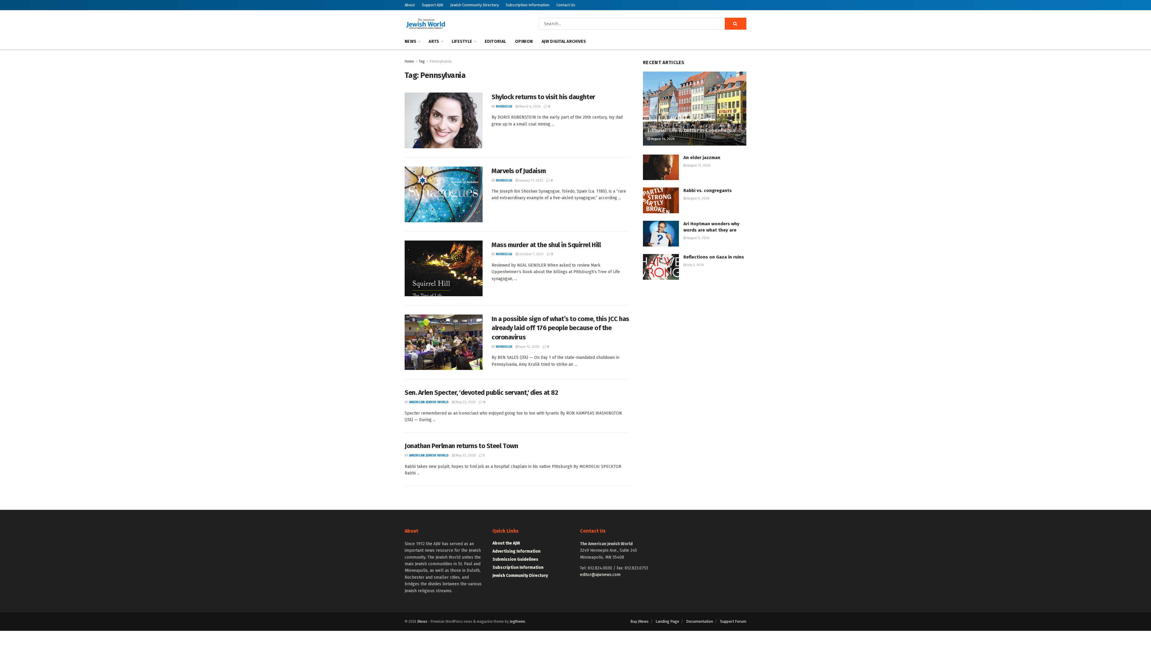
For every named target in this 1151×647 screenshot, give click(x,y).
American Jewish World (429, 402)
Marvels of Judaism (519, 171)
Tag (422, 61)
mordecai (504, 106)
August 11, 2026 (698, 165)
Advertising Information (516, 551)
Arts (434, 41)
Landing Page (667, 621)
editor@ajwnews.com (600, 574)
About (410, 5)
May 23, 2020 (465, 402)
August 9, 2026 (697, 198)
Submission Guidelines (515, 559)
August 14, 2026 (662, 139)
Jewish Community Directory (474, 5)
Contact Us (565, 5)
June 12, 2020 (529, 347)
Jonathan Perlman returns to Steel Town (461, 446)
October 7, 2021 (530, 254)
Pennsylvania (440, 61)
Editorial (495, 41)
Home (409, 61)
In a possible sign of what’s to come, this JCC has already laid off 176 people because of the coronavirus (560, 328)
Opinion (524, 41)
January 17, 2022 (530, 180)
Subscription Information (527, 5)
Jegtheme (517, 621)
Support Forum (733, 621)
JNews (422, 621)
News (410, 41)
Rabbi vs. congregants (707, 190)
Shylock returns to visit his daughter (543, 97)
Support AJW (432, 5)
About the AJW (506, 543)
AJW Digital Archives (564, 41)
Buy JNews (639, 621)
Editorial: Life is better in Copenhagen (691, 130)
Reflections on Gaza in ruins (713, 257)
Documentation (699, 621)
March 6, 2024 (529, 106)
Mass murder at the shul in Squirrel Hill (546, 245)
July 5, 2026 (695, 265)
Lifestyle (462, 41)
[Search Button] (735, 24)
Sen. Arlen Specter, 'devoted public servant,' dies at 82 (481, 392)
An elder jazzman (701, 157)
